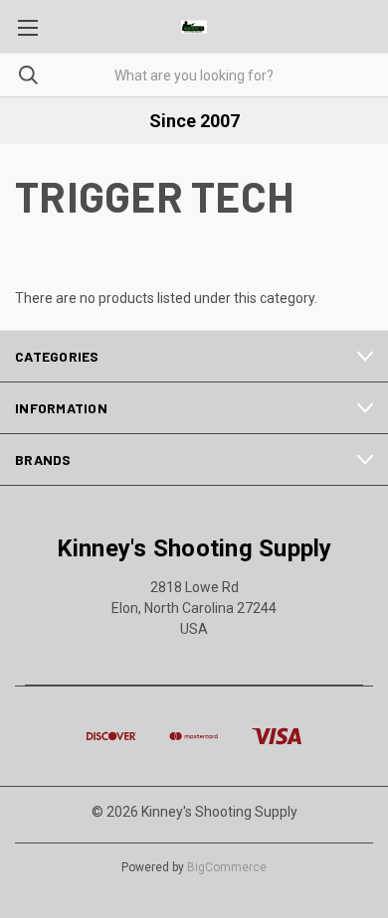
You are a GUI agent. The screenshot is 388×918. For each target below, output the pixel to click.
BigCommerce (227, 867)
